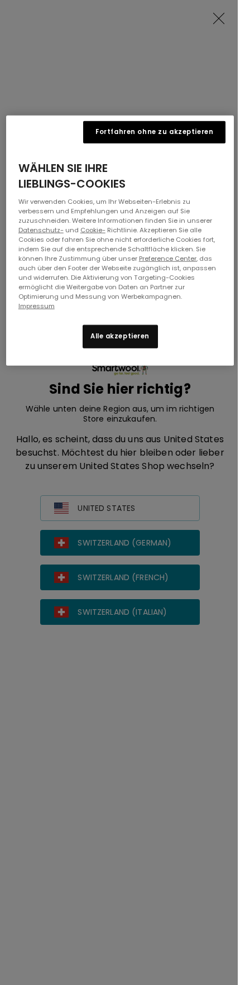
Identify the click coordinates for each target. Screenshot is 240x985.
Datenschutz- (41, 229)
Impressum (36, 306)
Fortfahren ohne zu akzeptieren (154, 131)
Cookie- (92, 229)
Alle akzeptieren (120, 336)
